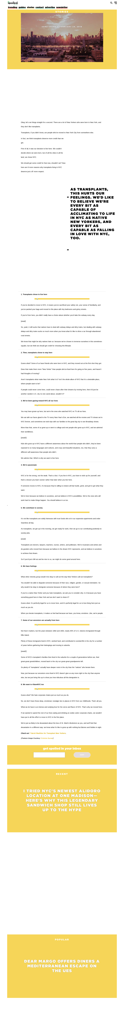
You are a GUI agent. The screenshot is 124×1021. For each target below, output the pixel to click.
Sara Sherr (49, 26)
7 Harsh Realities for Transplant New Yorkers (48, 733)
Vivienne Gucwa (46, 738)
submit (82, 754)
